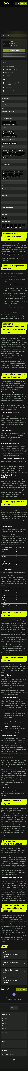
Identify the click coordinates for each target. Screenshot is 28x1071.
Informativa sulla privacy (8, 1054)
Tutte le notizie (5, 1045)
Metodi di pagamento (7, 1037)
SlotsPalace (5, 1025)
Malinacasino (5, 1020)
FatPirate (4, 1018)
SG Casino (4, 1023)
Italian (15, 1007)
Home (6, 35)
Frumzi (4, 1028)
